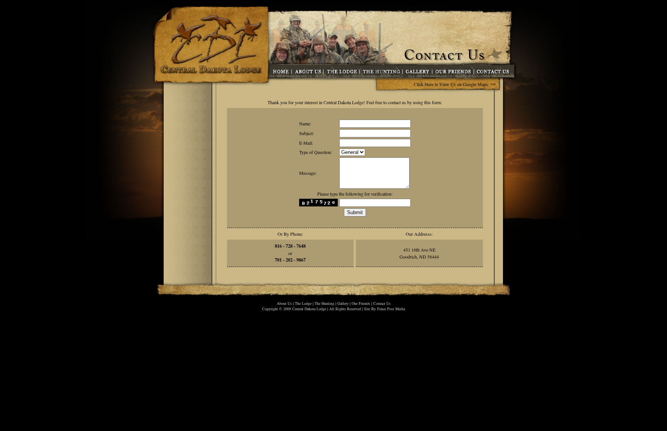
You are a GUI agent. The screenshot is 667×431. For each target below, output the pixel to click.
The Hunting (324, 303)
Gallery (343, 303)
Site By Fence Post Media (384, 308)
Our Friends (361, 303)
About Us (284, 303)
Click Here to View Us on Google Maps (451, 84)
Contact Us (382, 303)
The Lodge (303, 303)
